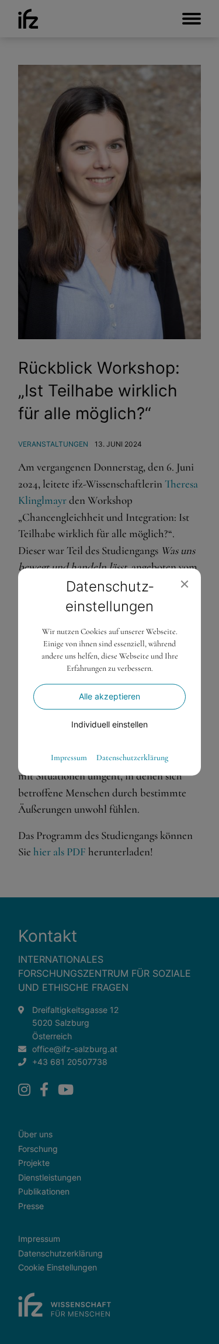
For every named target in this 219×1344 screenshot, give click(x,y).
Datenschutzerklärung (132, 758)
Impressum (69, 758)
